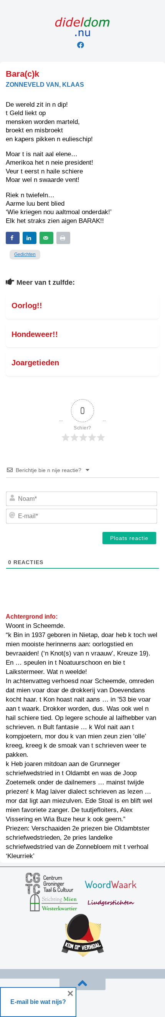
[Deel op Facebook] (13, 238)
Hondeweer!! (35, 334)
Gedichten (25, 254)
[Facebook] (80, 44)
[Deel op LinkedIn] (29, 238)
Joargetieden (35, 362)
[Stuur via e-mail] (46, 238)
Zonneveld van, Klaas (45, 84)
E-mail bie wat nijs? (38, 1002)
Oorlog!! (27, 305)
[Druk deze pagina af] (63, 238)
